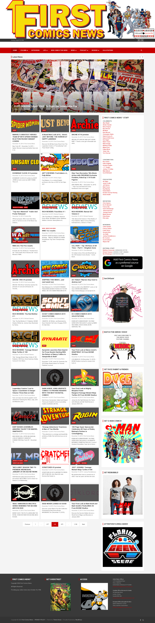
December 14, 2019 (47, 284)
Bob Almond (106, 132)
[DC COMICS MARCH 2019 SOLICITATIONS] (84, 303)
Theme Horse (57, 620)
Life (44, 50)
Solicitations (108, 50)
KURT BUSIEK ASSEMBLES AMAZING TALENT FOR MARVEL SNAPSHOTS (24, 429)
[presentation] (140, 57)
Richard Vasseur (28, 109)
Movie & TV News (18, 207)
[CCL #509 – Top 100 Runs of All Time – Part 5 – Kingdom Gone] (84, 234)
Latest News (17, 57)
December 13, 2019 (18, 434)
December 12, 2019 (77, 510)
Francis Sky (28, 216)
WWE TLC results (48, 231)
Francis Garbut (107, 228)
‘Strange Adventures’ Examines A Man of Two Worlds (54, 428)
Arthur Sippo (57, 177)
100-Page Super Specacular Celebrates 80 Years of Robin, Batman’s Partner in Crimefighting (83, 430)
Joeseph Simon (107, 212)
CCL (73, 241)
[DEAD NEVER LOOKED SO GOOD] (55, 492)
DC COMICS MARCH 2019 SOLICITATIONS (82, 315)
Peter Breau (106, 216)
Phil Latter (106, 218)
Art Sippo (105, 181)
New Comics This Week (59, 50)
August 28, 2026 (18, 109)
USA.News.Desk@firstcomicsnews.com (123, 586)
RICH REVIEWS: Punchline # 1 (53, 212)
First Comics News (30, 143)
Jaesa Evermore (107, 210)
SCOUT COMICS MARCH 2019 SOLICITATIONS (53, 315)
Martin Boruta (107, 214)
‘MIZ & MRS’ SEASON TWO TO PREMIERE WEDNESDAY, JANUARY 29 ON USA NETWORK (24, 469)
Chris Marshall (88, 250)
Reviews (95, 50)
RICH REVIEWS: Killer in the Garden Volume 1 (39, 106)
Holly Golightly (107, 163)
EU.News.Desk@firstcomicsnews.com (122, 607)
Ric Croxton (106, 238)
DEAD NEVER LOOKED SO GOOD (54, 504)
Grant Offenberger (108, 209)
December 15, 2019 (18, 248)
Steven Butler (107, 194)
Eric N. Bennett (107, 205)
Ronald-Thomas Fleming (110, 192)
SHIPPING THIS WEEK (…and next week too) (53, 281)
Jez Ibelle (105, 234)
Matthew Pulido (107, 145)
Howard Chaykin (107, 165)
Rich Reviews (24, 103)
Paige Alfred (106, 149)
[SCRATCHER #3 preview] (55, 456)
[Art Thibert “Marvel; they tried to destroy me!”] (84, 269)
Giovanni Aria (107, 232)
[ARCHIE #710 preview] (84, 123)
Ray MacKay (106, 189)
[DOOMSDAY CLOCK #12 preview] (25, 162)
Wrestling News (22, 241)
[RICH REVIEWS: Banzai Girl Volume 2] (84, 200)
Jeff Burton (106, 185)
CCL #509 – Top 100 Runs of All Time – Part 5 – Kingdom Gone (84, 247)
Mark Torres (106, 187)
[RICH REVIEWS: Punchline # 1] (55, 200)
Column (23, 50)
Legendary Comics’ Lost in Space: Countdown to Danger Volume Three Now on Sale (23, 390)
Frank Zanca (106, 230)
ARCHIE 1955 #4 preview (22, 280)
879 (62, 524)
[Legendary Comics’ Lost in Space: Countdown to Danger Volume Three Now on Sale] (25, 377)
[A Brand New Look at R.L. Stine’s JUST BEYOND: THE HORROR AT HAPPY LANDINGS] (55, 123)
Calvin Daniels (107, 226)
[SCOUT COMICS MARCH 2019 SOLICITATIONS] (55, 303)
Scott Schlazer (107, 240)
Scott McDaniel (107, 173)
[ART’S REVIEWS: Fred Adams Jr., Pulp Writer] (55, 162)
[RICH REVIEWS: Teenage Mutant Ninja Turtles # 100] (25, 339)
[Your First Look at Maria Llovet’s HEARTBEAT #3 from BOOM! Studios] (84, 339)
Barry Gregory (107, 127)
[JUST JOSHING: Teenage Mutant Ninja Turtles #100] (84, 456)
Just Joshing (76, 463)
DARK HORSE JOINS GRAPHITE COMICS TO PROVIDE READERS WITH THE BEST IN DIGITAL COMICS (54, 391)
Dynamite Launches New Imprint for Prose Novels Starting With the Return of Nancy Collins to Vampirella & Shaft (54, 353)
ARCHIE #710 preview (80, 135)
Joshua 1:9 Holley (108, 169)
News (73, 50)
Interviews (35, 50)
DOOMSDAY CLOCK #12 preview (24, 173)
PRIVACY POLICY (40, 620)
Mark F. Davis (106, 142)
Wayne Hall (106, 241)
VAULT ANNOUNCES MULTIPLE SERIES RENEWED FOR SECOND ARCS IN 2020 (24, 506)
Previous (27, 524)
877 (48, 524)
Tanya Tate (106, 151)
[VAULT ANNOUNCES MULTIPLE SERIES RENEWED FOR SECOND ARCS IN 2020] (25, 492)
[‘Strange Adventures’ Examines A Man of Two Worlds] (55, 416)
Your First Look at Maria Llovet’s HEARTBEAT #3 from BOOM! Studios (84, 352)
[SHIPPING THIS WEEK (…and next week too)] (55, 269)
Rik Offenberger (107, 254)
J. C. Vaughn (106, 167)
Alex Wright (106, 123)
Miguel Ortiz (106, 147)
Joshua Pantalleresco (90, 472)
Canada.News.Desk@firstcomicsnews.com (123, 598)
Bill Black (105, 130)
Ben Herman (106, 128)
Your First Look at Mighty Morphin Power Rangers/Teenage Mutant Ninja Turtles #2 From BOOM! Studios (84, 391)
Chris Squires (107, 203)
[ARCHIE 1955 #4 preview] (25, 269)
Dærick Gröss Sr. (108, 136)
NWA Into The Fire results (22, 246)
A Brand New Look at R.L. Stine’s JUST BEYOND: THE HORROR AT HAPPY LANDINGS (54, 137)
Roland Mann (106, 191)
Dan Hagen (106, 140)
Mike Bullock (106, 171)
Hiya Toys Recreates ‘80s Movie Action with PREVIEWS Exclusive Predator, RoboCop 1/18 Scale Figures (84, 176)
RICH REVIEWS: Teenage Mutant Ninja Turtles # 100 (25, 351)
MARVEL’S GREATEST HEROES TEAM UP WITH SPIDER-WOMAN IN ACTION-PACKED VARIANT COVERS (24, 138)
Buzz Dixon (106, 161)
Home (15, 50)
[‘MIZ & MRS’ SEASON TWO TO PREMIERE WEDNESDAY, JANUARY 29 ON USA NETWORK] (25, 456)
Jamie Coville (107, 183)
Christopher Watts (108, 134)
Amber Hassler (107, 125)
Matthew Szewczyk (108, 250)
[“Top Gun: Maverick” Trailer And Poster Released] (25, 200)
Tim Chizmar (106, 153)
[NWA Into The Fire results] (25, 234)
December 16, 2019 (18, 143)
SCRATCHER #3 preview (51, 467)
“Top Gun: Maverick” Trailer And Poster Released (24, 213)
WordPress (78, 620)
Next (83, 524)
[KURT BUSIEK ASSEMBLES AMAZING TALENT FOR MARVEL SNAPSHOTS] (25, 416)
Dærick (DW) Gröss (108, 138)
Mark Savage (106, 143)
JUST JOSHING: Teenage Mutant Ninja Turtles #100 (82, 468)
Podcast (83, 50)
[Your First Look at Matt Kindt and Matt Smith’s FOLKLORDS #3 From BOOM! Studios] (84, 492)
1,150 (75, 524)
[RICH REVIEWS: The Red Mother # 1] (25, 303)
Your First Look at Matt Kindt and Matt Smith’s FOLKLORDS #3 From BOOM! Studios (84, 506)
